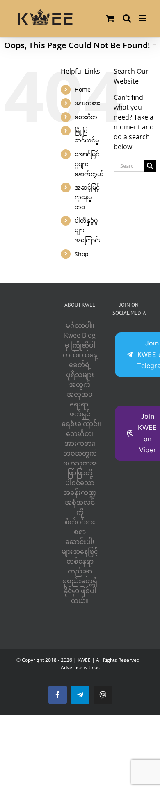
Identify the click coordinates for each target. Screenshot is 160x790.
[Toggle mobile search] (127, 18)
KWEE (84, 660)
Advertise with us (80, 667)
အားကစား (87, 103)
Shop (82, 254)
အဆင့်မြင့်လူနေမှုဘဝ (87, 197)
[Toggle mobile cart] (110, 18)
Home (83, 89)
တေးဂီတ (86, 117)
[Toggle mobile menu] (143, 18)
